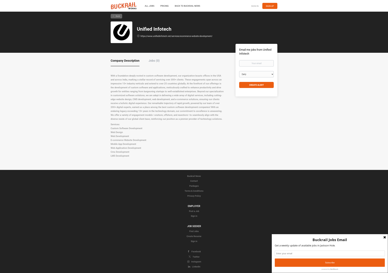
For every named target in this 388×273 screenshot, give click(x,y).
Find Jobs (194, 231)
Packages (194, 186)
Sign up (270, 6)
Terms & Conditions (194, 191)
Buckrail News (194, 176)
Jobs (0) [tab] (154, 60)
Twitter (196, 257)
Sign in (255, 6)
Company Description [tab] (125, 60)
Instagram (196, 261)
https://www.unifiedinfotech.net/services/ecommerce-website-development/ (176, 36)
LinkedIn (196, 266)
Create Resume (194, 236)
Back (117, 16)
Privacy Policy (194, 196)
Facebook (196, 251)
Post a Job (194, 211)
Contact (194, 181)
